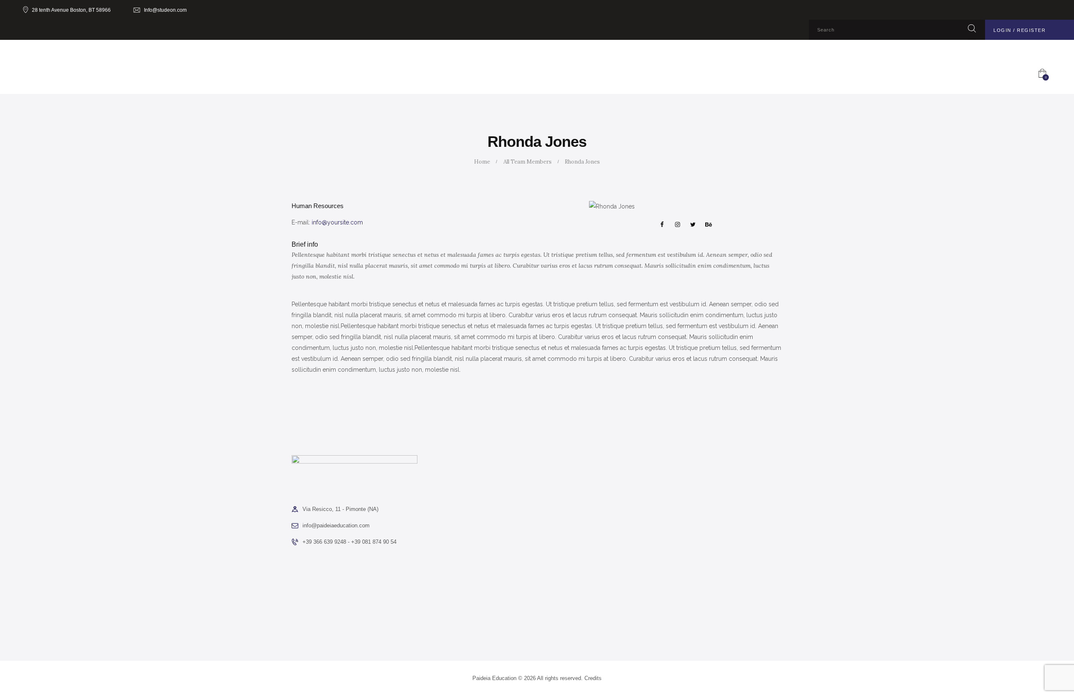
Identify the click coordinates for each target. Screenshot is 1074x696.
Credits (593, 678)
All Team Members (527, 161)
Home (482, 161)
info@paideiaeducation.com (336, 525)
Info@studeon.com (165, 10)
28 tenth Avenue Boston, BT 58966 (71, 10)
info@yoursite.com (337, 222)
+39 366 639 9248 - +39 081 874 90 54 (349, 542)
